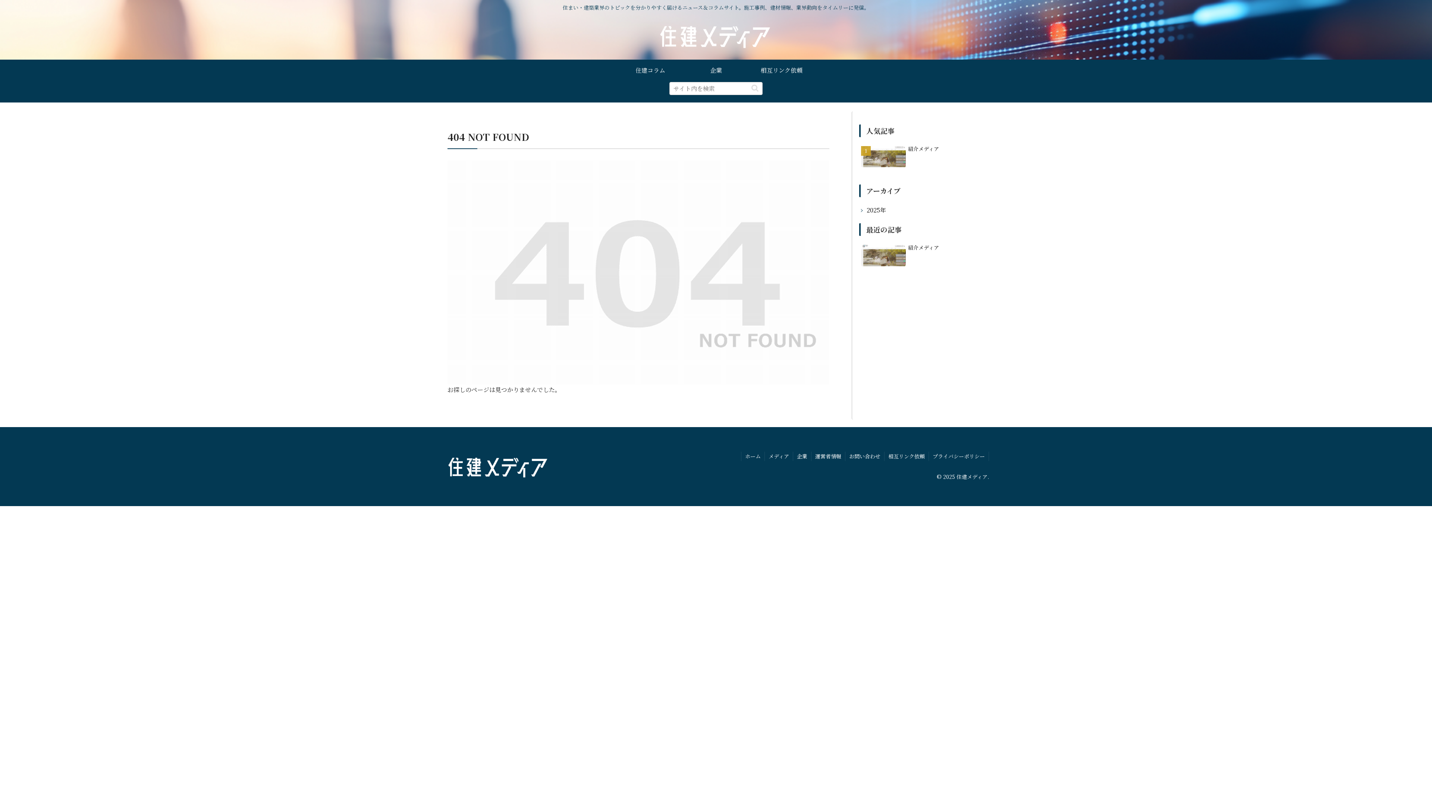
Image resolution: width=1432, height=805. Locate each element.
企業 (802, 456)
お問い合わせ (864, 456)
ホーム (753, 456)
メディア (779, 456)
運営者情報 (828, 456)
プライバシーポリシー (959, 456)
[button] (754, 88)
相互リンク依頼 (906, 456)
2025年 (876, 210)
